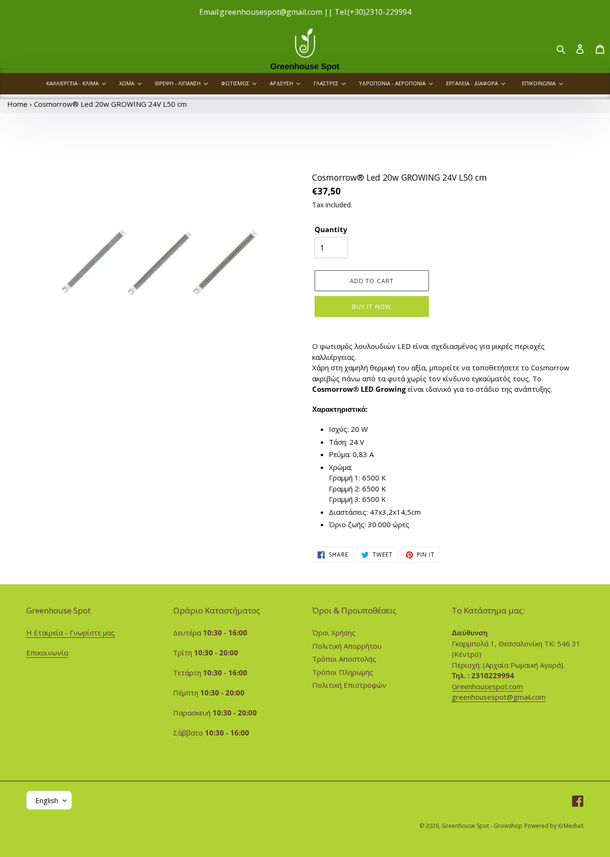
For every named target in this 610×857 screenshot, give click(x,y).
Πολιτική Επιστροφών (349, 685)
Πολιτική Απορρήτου (347, 646)
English (46, 800)
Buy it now (371, 306)
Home (17, 104)
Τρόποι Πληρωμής (342, 672)
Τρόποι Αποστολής (344, 658)
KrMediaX (571, 826)
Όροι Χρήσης (334, 632)
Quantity (331, 229)
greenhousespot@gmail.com (499, 697)
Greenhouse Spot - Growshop (482, 826)
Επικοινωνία (47, 652)
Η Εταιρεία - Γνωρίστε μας (70, 632)
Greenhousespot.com (487, 686)
